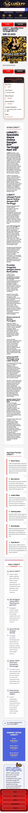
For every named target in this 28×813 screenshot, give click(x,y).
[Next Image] (25, 49)
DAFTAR (20, 24)
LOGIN (8, 24)
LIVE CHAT (15, 808)
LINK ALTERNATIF (15, 804)
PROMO (15, 791)
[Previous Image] (3, 49)
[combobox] (12, 9)
